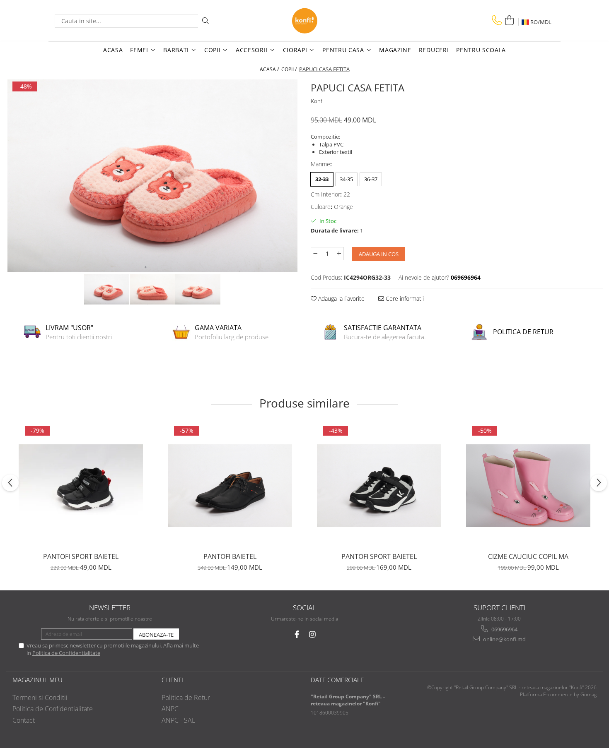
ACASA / (270, 69)
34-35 (346, 179)
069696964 (503, 629)
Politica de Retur (186, 697)
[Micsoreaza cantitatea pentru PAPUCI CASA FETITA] (315, 253)
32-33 (322, 179)
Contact (23, 720)
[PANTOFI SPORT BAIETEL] (81, 486)
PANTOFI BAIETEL (229, 556)
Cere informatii (404, 298)
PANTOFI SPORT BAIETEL (80, 556)
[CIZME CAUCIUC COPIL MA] (528, 486)
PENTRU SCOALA (481, 50)
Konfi (317, 101)
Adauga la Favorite (341, 298)
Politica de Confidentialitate (66, 653)
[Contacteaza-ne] (497, 20)
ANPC (170, 708)
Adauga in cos (379, 254)
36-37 (370, 179)
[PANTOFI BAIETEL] (230, 486)
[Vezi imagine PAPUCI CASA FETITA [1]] (152, 289)
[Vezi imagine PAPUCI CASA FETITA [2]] (198, 289)
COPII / (289, 69)
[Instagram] (312, 634)
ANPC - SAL (178, 720)
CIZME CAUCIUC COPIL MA (528, 556)
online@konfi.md (504, 639)
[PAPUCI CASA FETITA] (152, 175)
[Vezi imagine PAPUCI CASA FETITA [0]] (107, 289)
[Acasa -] (304, 20)
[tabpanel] (152, 175)
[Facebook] (297, 634)
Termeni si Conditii (40, 697)
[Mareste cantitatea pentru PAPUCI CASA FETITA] (339, 253)
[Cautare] (205, 21)
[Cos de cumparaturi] (509, 20)
